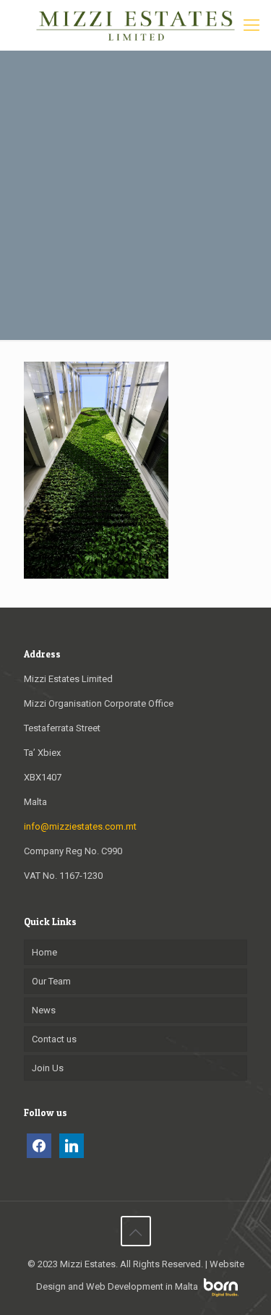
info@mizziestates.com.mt (80, 826)
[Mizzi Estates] (135, 25)
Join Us (48, 1068)
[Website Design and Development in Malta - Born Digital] (221, 1293)
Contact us (54, 1039)
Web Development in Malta (142, 1286)
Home (44, 952)
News (44, 1010)
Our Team (51, 981)
